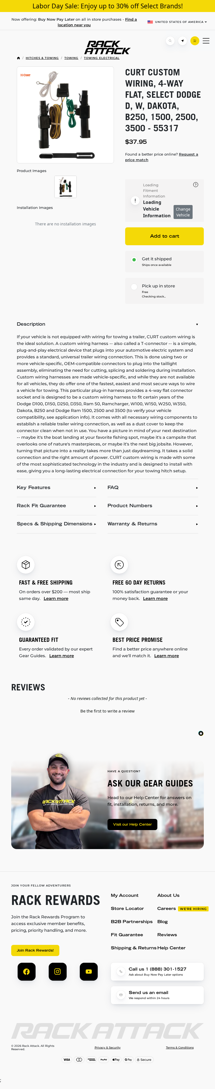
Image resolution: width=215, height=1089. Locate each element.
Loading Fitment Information (154, 190)
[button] (107, 710)
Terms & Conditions (180, 1047)
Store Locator (127, 909)
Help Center (171, 948)
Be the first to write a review (107, 711)
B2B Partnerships (132, 922)
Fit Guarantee (127, 935)
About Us (168, 896)
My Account (125, 896)
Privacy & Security (108, 1047)
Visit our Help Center (132, 824)
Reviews (167, 935)
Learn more (56, 598)
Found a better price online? (161, 157)
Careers (166, 909)
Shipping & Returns (133, 948)
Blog (162, 922)
